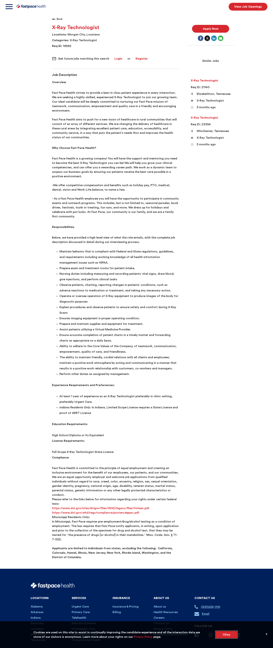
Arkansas (37, 612)
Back (60, 19)
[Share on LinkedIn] (214, 38)
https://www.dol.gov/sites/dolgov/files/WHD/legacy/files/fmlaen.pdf (100, 508)
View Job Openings (248, 6)
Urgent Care (80, 606)
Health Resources (166, 612)
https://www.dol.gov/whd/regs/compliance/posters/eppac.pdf (95, 512)
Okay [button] (226, 634)
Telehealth (79, 617)
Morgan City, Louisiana (83, 34)
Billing (117, 612)
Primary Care (81, 612)
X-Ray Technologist (83, 40)
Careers (159, 617)
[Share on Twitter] (207, 38)
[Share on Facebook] (200, 38)
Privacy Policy (143, 636)
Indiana (36, 617)
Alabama (37, 606)
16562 (66, 46)
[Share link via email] (220, 38)
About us (160, 606)
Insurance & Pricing (126, 606)
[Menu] (9, 6)
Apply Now (210, 28)
